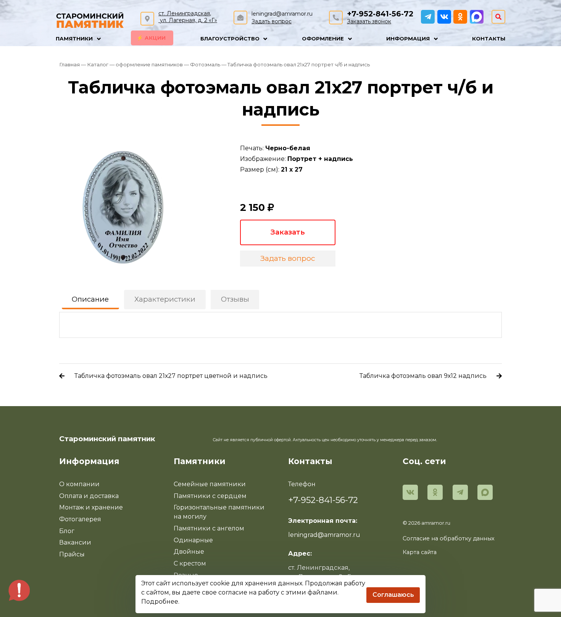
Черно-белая (287, 148)
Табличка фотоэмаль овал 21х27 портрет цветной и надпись (171, 375)
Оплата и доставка (89, 496)
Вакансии (75, 542)
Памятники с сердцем (210, 496)
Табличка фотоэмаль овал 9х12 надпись (423, 375)
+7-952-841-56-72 (380, 14)
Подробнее (159, 601)
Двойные (189, 551)
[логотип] (90, 19)
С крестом (190, 563)
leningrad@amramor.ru (282, 13)
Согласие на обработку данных (449, 538)
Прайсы (72, 554)
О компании (79, 484)
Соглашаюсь (393, 594)
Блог (66, 531)
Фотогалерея (80, 519)
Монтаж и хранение (91, 507)
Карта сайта (420, 552)
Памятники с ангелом (209, 528)
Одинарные (193, 540)
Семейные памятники (210, 484)
